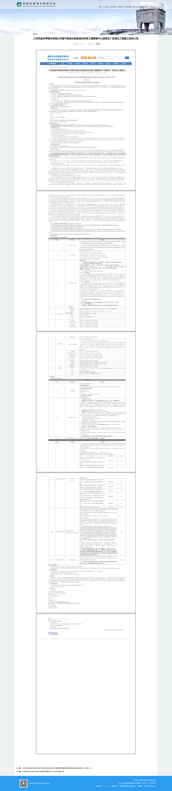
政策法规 (121, 7)
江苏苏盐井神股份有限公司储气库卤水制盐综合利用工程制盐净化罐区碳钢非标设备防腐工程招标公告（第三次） (57, 768)
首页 (100, 7)
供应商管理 (144, 7)
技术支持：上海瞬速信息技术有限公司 (123, 786)
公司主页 (152, 7)
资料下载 (135, 7)
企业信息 (106, 7)
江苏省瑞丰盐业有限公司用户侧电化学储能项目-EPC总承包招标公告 (43, 771)
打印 (98, 44)
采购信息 (113, 7)
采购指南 (128, 7)
